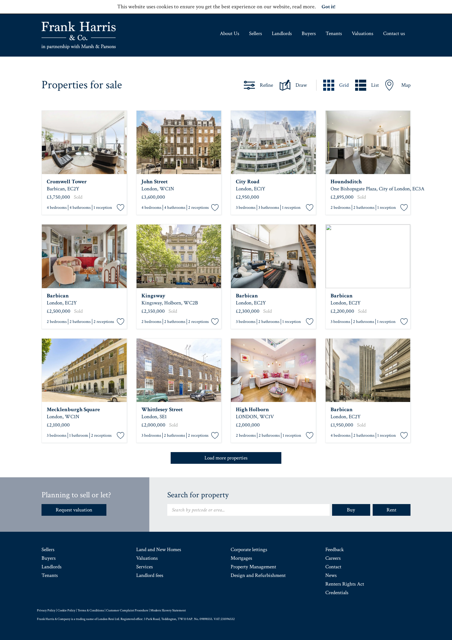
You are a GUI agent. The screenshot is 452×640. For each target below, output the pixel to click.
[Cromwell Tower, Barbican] (84, 142)
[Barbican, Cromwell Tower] (368, 370)
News (331, 575)
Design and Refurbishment (258, 575)
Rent (391, 510)
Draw (301, 85)
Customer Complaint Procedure (127, 610)
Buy (351, 510)
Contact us (394, 33)
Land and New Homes (158, 549)
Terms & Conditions (90, 610)
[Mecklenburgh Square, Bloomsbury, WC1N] (84, 370)
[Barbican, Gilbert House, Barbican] (273, 256)
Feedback (334, 549)
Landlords (282, 33)
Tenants (334, 33)
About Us (229, 33)
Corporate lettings (249, 549)
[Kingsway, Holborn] (179, 256)
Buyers (309, 33)
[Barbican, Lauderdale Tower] (84, 256)
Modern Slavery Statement (168, 610)
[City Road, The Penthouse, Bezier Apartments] (273, 142)
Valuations (362, 33)
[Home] (79, 35)
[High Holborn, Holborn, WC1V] (273, 370)
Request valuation (74, 510)
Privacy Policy (46, 610)
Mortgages (241, 558)
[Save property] (120, 208)
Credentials (336, 592)
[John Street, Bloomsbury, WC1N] (179, 142)
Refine (266, 85)
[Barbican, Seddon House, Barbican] (368, 256)
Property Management (253, 566)
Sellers (255, 33)
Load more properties (226, 458)
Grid (344, 85)
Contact (333, 566)
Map (405, 85)
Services (144, 566)
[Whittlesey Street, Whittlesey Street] (179, 370)
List (375, 85)
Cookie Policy (66, 610)
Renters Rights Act (344, 584)
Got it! (328, 6)
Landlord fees (149, 575)
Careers (333, 558)
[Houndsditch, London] (368, 142)
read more (303, 6)
